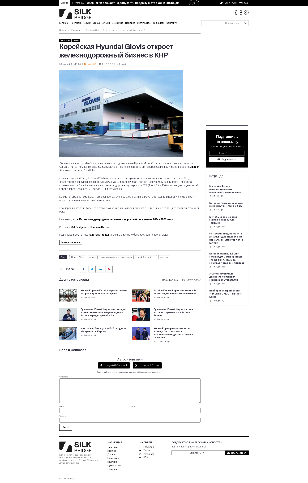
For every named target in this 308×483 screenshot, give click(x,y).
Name (62, 406)
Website (62, 416)
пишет (195, 166)
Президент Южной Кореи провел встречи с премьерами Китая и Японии (173, 312)
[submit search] (245, 23)
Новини (62, 30)
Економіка (75, 30)
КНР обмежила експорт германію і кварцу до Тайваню (223, 220)
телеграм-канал (99, 234)
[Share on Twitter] (92, 269)
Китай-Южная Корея (146, 257)
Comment (63, 377)
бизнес (93, 257)
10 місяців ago (163, 341)
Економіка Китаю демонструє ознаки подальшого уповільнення (225, 189)
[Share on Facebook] (83, 269)
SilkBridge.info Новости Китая (90, 227)
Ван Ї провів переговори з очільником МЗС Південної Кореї (225, 294)
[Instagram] (246, 12)
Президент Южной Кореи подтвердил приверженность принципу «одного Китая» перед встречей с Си (103, 312)
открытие (164, 257)
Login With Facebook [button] (116, 365)
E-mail (134, 406)
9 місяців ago (163, 319)
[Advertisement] (227, 77)
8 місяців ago (163, 297)
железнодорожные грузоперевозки (116, 257)
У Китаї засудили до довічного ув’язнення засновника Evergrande (223, 277)
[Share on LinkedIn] (100, 269)
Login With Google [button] (149, 365)
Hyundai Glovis (77, 257)
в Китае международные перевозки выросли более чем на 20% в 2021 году (125, 219)
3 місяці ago (89, 297)
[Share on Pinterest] (109, 269)
